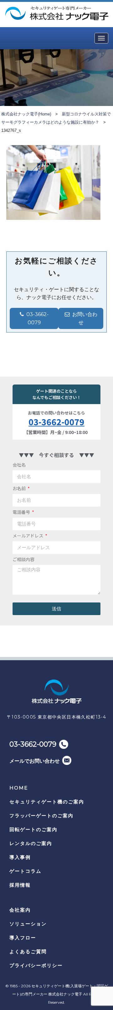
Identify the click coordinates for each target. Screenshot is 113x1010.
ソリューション (28, 924)
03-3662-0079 (56, 421)
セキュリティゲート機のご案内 (46, 802)
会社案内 (20, 910)
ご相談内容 (24, 559)
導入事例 (20, 857)
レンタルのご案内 (30, 843)
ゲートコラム (25, 871)
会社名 (19, 464)
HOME (18, 788)
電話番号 (22, 512)
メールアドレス (28, 535)
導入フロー (22, 938)
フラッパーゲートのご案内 (41, 816)
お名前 (20, 488)
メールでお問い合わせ (34, 761)
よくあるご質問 (28, 951)
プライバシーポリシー (36, 965)
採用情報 (20, 885)
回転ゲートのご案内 (33, 829)
